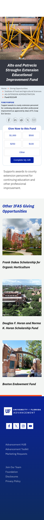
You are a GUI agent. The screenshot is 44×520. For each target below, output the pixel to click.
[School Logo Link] (21, 411)
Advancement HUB (16, 444)
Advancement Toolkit (17, 449)
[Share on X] (28, 121)
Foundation (12, 471)
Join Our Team (13, 467)
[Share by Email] (34, 121)
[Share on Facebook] (9, 121)
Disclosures (12, 476)
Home (3, 88)
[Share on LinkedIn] (16, 121)
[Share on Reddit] (22, 121)
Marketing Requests (16, 453)
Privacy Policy (13, 481)
